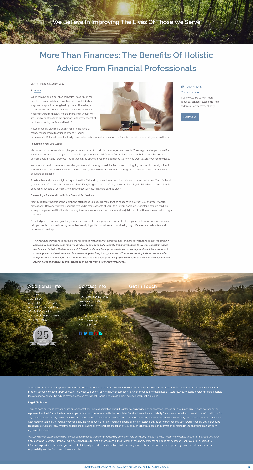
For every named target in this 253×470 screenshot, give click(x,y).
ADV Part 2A (35, 298)
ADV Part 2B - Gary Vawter (42, 303)
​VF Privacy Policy (37, 320)
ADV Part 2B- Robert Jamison (44, 315)
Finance (37, 90)
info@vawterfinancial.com (95, 316)
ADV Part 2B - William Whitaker (45, 307)
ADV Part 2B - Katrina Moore (43, 311)
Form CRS (33, 294)
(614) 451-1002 (89, 320)
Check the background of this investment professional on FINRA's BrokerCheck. (126, 467)
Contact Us (190, 117)
